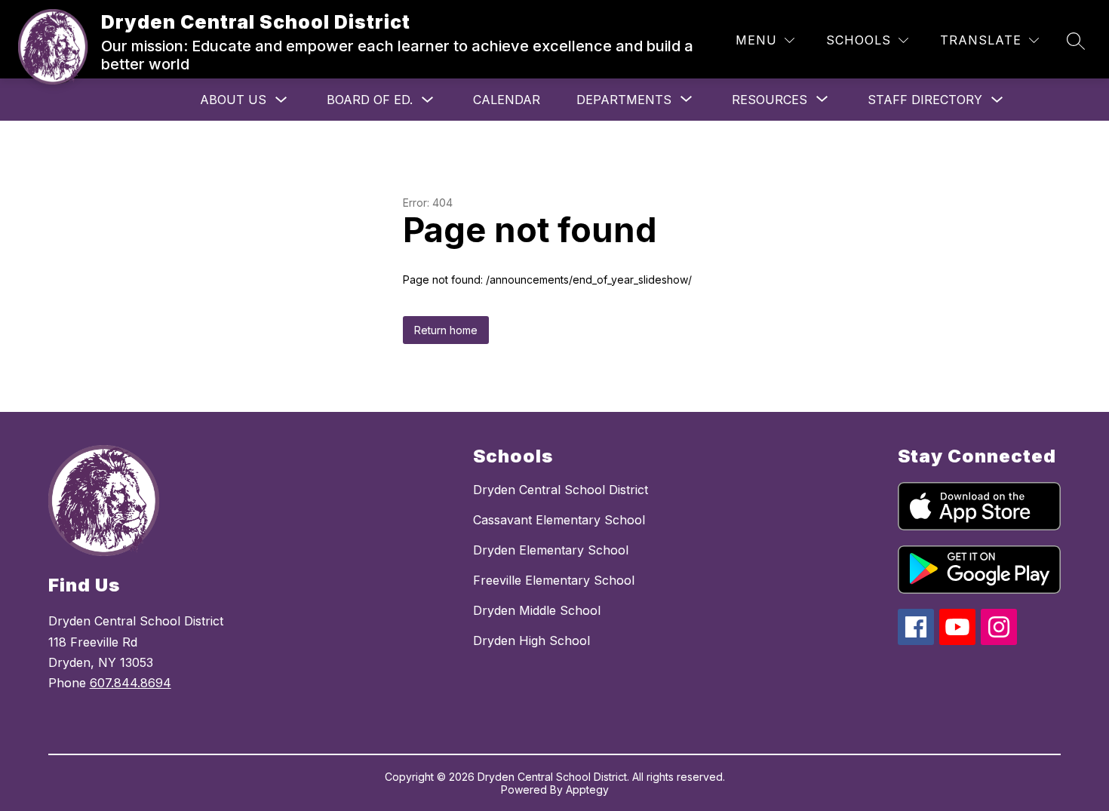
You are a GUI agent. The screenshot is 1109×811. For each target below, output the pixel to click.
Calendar (506, 99)
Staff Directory (925, 99)
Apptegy (587, 789)
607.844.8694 (130, 682)
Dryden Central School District (560, 489)
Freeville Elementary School (553, 580)
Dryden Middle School (537, 610)
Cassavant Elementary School (559, 519)
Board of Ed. (370, 99)
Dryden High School (531, 640)
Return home (446, 330)
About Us (233, 99)
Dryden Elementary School (550, 550)
